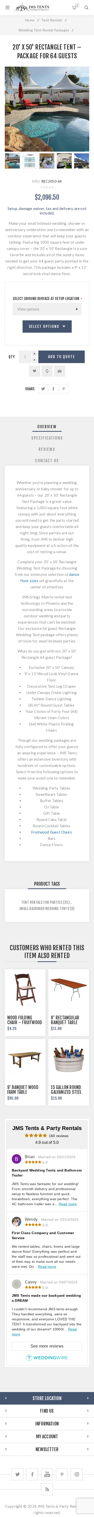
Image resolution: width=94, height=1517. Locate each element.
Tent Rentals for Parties (41, 902)
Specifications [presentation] (47, 438)
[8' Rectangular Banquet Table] (68, 989)
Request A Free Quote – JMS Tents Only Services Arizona (77, 5)
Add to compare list (47, 371)
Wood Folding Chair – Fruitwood (24, 1020)
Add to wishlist (34, 371)
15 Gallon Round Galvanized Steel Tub (66, 1092)
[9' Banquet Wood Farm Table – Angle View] (25, 1059)
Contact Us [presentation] (47, 460)
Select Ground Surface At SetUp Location (46, 298)
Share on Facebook (53, 389)
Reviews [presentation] (47, 449)
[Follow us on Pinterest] (62, 1474)
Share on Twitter (43, 389)
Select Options (44, 326)
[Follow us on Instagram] (76, 1474)
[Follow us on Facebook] (32, 1474)
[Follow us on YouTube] (47, 1474)
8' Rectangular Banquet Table (65, 1020)
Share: (30, 388)
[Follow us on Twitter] (17, 1474)
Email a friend (59, 371)
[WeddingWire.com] (47, 1360)
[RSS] (47, 1489)
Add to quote (61, 356)
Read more (68, 1204)
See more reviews (47, 1346)
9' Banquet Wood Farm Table (22, 1090)
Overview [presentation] (47, 426)
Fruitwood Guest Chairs (51, 832)
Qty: (12, 356)
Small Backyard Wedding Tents (44, 908)
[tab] (47, 427)
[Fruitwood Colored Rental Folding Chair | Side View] (25, 989)
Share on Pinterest (63, 389)
